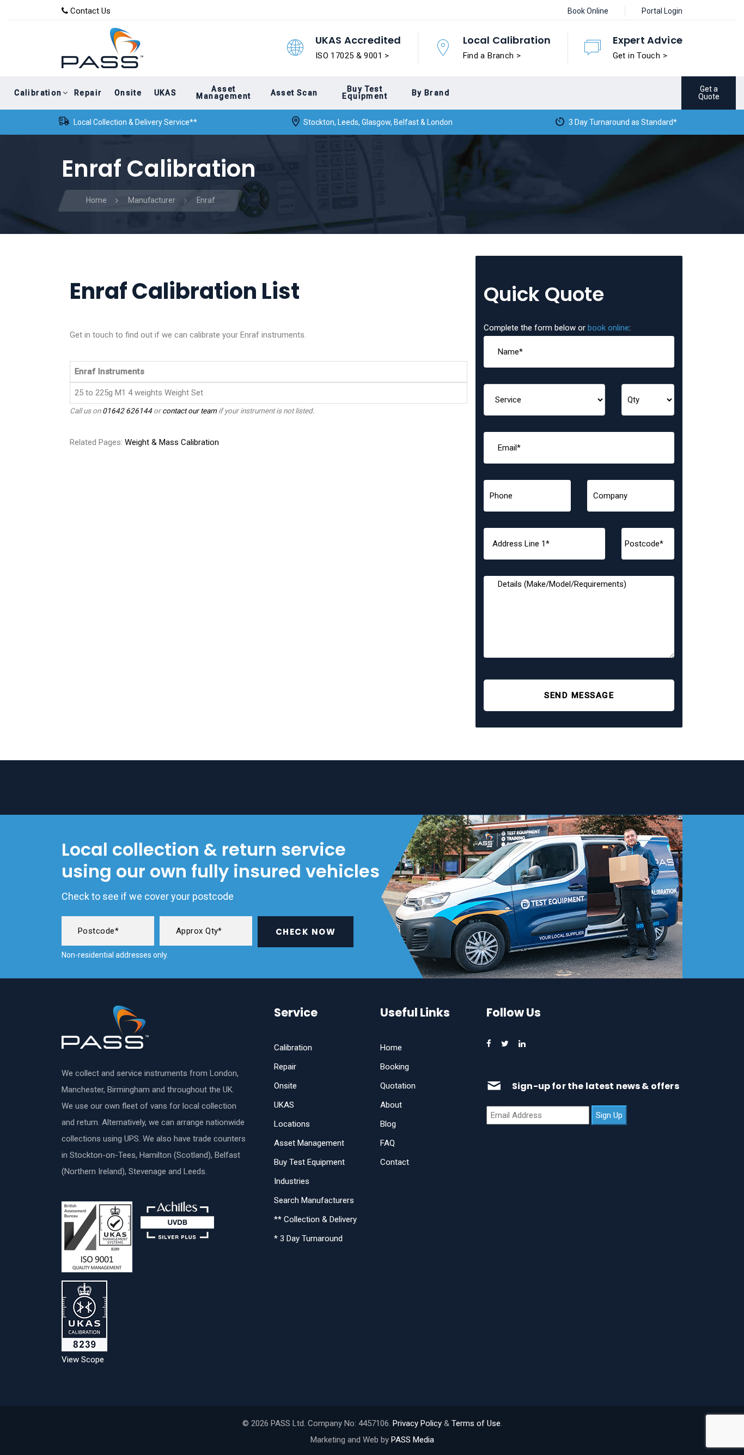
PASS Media (412, 1440)
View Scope (83, 1359)
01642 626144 (127, 410)
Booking (394, 1067)
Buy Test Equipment (309, 1162)
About (391, 1105)
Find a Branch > (492, 56)
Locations (292, 1124)
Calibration (293, 1048)
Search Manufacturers (314, 1200)
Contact (394, 1162)
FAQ (387, 1143)
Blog (388, 1124)
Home (391, 1048)
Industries (291, 1181)
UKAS (284, 1105)
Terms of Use (476, 1423)
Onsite (285, 1086)
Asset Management (309, 1143)
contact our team (189, 410)
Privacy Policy (417, 1423)
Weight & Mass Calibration (172, 442)
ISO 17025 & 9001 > (352, 56)
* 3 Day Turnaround (308, 1238)
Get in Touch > (640, 56)
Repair (285, 1067)
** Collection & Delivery (315, 1219)
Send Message (579, 695)
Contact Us (89, 11)
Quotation (398, 1086)
